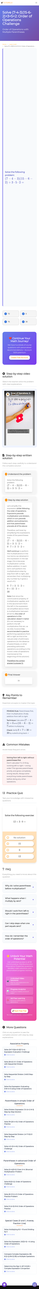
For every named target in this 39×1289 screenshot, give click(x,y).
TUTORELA (7, 3)
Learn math (13, 44)
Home (4, 44)
